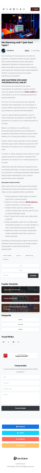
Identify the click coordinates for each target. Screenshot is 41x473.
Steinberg (5, 259)
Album (20, 319)
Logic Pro (18, 255)
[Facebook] (3, 9)
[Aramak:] (13, 275)
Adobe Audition (30, 92)
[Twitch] (24, 9)
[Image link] (20, 458)
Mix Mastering (29, 255)
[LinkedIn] (14, 9)
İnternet (20, 324)
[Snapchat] (20, 9)
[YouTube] (10, 9)
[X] (7, 9)
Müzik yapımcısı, (32, 202)
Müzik (20, 329)
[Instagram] (17, 9)
